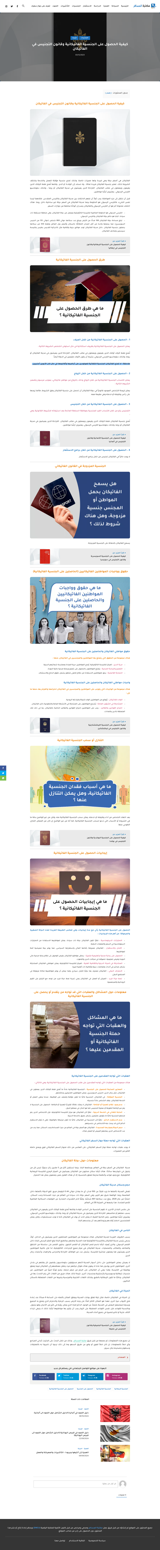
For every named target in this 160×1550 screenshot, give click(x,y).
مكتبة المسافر (80, 1341)
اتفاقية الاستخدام (77, 1541)
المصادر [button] (121, 1357)
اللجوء (55, 6)
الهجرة (106, 6)
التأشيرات (65, 6)
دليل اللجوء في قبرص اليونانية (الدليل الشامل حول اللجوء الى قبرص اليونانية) (60, 1434)
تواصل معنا (59, 1541)
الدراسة (97, 6)
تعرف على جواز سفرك (40, 6)
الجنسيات (76, 6)
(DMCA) (36, 1528)
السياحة (115, 6)
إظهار (108, 93)
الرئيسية (124, 6)
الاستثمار (87, 6)
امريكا (80, 1449)
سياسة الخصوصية (97, 1541)
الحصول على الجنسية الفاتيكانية (61, 1389)
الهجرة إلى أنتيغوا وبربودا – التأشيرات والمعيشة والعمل (62, 1453)
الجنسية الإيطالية (121, 1389)
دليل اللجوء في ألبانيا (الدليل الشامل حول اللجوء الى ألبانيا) (61, 1413)
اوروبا (74, 38)
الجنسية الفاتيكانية (103, 1389)
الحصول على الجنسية (85, 1389)
